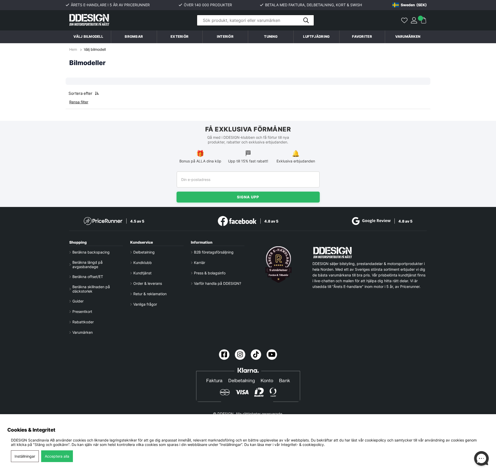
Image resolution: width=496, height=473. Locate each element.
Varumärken (407, 37)
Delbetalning (144, 252)
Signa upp (248, 197)
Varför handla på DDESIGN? (217, 283)
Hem (73, 49)
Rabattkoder (83, 322)
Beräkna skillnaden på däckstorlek (91, 289)
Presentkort (82, 311)
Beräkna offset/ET (87, 276)
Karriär (199, 262)
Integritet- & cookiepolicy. (303, 444)
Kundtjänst (142, 273)
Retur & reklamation (150, 294)
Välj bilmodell (88, 37)
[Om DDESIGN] (278, 264)
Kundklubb (142, 262)
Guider (78, 301)
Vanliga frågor (145, 304)
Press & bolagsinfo (209, 273)
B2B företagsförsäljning (214, 252)
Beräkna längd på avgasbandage (87, 264)
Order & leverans (147, 283)
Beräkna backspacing (91, 252)
